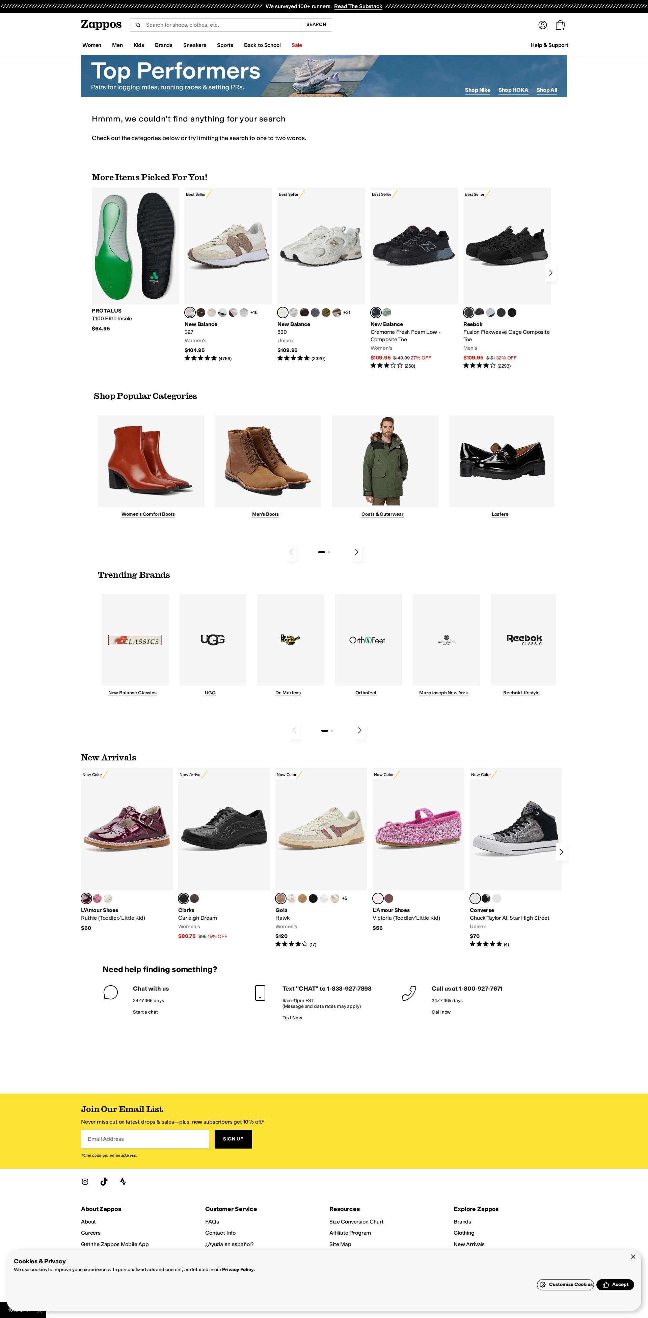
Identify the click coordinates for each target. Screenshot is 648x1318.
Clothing (464, 1233)
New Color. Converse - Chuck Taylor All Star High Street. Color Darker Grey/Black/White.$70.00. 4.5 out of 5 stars (516, 858)
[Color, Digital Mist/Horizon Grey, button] (222, 312)
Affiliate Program (350, 1233)
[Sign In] (543, 25)
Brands (462, 1221)
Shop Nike (477, 90)
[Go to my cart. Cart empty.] (560, 25)
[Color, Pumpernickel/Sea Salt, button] (200, 312)
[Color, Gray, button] (490, 312)
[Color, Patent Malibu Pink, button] (97, 898)
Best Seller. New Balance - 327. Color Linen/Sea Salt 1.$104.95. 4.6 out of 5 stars (228, 275)
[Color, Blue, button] (501, 312)
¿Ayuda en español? (229, 1244)
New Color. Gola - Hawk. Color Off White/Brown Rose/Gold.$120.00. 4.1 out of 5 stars (321, 858)
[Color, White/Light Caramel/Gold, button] (302, 898)
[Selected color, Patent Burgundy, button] (86, 898)
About (88, 1221)
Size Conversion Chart (356, 1221)
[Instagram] (85, 1181)
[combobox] (215, 25)
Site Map (340, 1244)
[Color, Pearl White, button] (108, 898)
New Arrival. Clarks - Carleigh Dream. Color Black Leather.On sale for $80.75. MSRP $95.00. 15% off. (224, 854)
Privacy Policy (237, 1269)
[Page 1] (321, 552)
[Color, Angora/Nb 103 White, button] (244, 312)
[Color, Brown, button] (479, 312)
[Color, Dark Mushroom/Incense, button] (336, 312)
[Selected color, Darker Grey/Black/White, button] (475, 898)
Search (316, 24)
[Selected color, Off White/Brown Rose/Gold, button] (280, 898)
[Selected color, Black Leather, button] (183, 898)
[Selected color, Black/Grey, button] (376, 312)
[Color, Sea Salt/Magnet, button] (315, 312)
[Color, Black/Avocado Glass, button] (486, 898)
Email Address (106, 1139)
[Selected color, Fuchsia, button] (378, 898)
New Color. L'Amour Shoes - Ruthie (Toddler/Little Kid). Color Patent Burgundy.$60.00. (127, 850)
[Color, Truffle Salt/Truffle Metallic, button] (293, 312)
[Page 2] (329, 552)
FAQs (212, 1221)
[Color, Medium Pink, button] (388, 898)
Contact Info (220, 1233)
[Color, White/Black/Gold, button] (313, 898)
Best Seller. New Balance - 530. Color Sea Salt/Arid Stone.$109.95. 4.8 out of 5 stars (321, 275)
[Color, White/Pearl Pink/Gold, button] (291, 898)
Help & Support (549, 45)
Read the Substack (358, 6)
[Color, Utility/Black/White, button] (496, 898)
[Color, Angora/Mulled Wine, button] (233, 312)
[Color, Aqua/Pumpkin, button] (386, 312)
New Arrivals (469, 1244)
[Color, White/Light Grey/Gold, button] (334, 898)
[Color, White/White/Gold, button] (324, 898)
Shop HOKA (513, 90)
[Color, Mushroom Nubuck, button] (194, 898)
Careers (91, 1233)
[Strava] (122, 1181)
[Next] (550, 272)
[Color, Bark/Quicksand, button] (326, 312)
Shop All (547, 90)
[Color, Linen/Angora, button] (211, 312)
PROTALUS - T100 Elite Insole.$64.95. (135, 260)
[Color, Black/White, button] (512, 312)
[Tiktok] (104, 1181)
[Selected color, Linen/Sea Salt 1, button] (190, 312)
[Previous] (291, 552)
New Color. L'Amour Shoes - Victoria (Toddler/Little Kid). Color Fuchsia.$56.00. (418, 850)
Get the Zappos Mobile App (115, 1244)
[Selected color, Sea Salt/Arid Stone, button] (282, 312)
